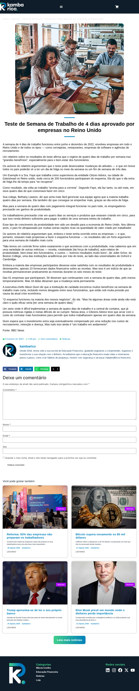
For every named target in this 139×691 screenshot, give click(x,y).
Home (6, 19)
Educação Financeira (47, 672)
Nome (7, 424)
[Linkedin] (108, 670)
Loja (38, 680)
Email (6, 436)
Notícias (15, 19)
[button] (61, 7)
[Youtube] (133, 670)
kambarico (26, 548)
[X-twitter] (126, 670)
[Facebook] (120, 670)
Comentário (10, 390)
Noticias (40, 676)
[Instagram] (114, 670)
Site (5, 447)
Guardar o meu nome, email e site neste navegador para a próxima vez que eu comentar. (51, 458)
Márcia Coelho (43, 668)
